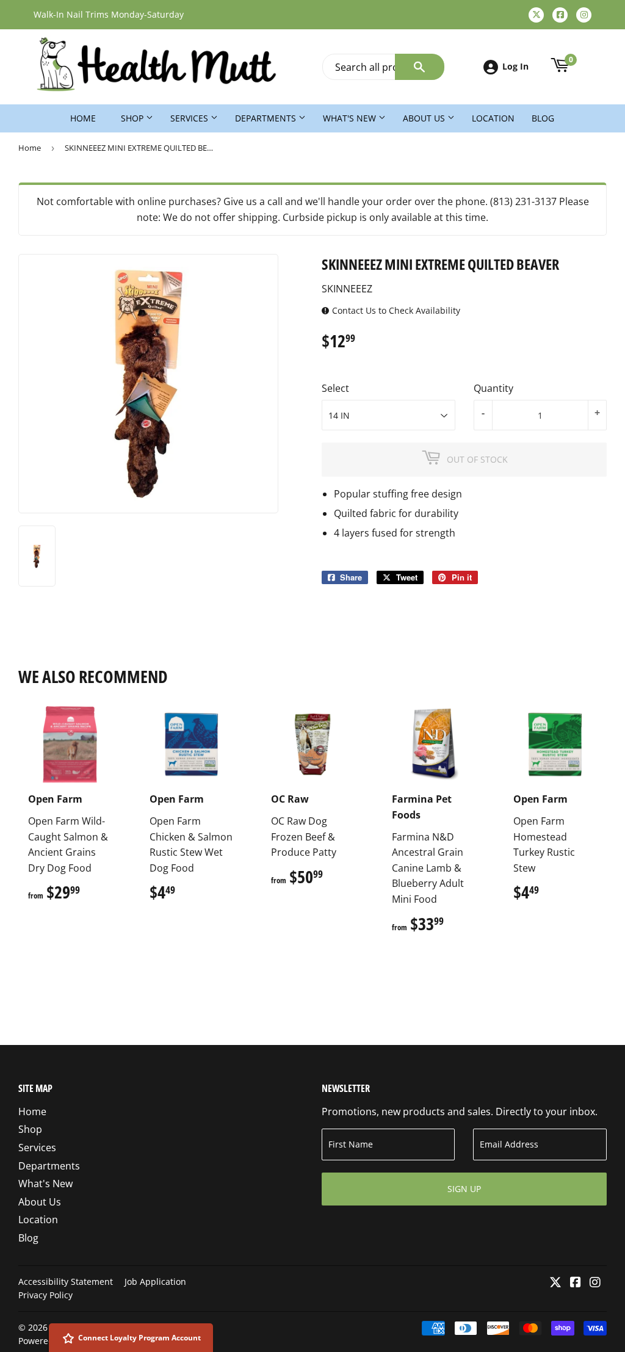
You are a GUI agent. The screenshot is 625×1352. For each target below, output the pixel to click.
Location (493, 118)
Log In (515, 66)
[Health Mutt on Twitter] (555, 1283)
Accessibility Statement (65, 1281)
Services (190, 118)
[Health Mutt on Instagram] (595, 1283)
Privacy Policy (45, 1295)
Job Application (155, 1281)
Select (335, 388)
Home (83, 118)
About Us (425, 118)
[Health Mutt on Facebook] (575, 1283)
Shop (133, 118)
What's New (350, 118)
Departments (266, 118)
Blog (543, 118)
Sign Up (464, 1189)
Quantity (493, 388)
